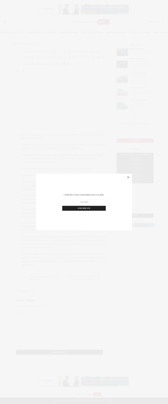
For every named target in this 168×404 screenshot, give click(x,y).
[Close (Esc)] (128, 177)
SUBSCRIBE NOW (84, 208)
